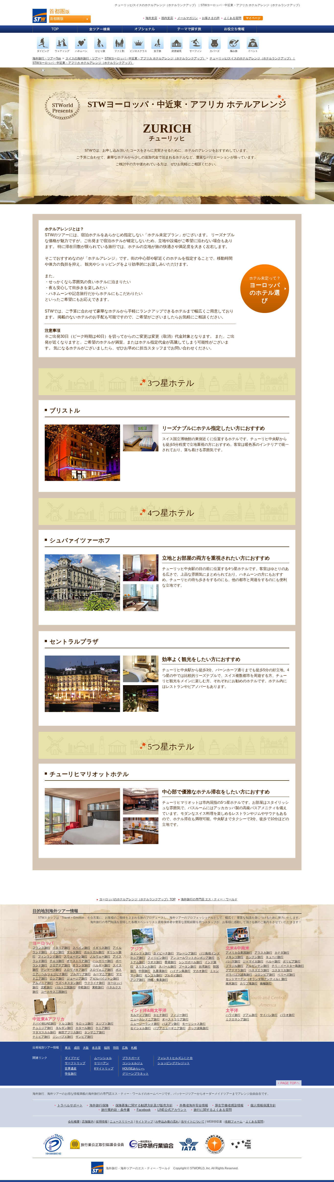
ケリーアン (101, 1063)
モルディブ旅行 (140, 1015)
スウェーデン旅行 (75, 956)
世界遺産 (71, 1068)
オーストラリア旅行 (175, 1019)
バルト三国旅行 (65, 987)
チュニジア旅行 (43, 1028)
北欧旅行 (47, 987)
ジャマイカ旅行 (253, 961)
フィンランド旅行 (49, 956)
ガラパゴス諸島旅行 (239, 974)
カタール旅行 (84, 1028)
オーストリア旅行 (78, 961)
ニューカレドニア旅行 (145, 1019)
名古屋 (96, 1047)
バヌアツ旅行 (171, 1024)
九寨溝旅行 (160, 971)
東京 (68, 1047)
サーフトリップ (75, 1063)
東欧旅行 (98, 987)
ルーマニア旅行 (103, 974)
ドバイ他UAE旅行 (44, 1023)
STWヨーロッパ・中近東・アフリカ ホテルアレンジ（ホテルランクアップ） (155, 58)
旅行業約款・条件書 (115, 1110)
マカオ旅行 (200, 971)
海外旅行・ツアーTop (47, 58)
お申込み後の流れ (167, 1121)
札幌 (134, 1047)
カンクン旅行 (254, 957)
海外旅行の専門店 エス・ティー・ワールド (209, 899)
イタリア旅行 (61, 947)
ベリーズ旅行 (286, 974)
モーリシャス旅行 (194, 1024)
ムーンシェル (103, 1058)
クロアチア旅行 (60, 965)
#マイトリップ (103, 1068)
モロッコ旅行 (84, 1023)
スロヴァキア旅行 (75, 969)
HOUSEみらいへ (133, 1068)
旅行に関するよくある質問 (213, 1110)
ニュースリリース (121, 1121)
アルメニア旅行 (43, 983)
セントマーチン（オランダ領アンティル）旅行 (256, 979)
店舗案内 (88, 1121)
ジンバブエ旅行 (63, 1036)
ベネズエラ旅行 (259, 970)
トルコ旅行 (66, 1023)
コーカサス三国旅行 (54, 991)
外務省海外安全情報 (193, 1105)
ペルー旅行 (273, 961)
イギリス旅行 (101, 947)
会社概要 (74, 1121)
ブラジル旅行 (234, 966)
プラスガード (131, 1058)
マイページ (253, 18)
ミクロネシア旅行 (237, 1019)
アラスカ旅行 (263, 952)
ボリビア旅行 (292, 961)
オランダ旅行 (81, 965)
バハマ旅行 (233, 961)
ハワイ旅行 (233, 1015)
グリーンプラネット (135, 1073)
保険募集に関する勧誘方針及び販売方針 (144, 1105)
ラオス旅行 (154, 962)
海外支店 (151, 18)
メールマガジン (187, 18)
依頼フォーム (234, 1121)
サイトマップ (144, 1121)
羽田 (116, 1047)
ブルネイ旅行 (173, 975)
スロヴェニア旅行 (101, 969)
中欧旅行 (84, 987)
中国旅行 (144, 971)
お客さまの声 (211, 18)
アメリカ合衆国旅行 (239, 952)
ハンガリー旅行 (103, 961)
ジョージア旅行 (77, 978)
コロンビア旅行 (265, 974)
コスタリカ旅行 (282, 970)
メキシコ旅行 (234, 957)
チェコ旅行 (57, 961)
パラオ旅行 (287, 1015)
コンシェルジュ (132, 1063)
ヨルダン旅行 (64, 1028)
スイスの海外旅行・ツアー (83, 58)
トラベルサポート (70, 1105)
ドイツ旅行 (57, 952)
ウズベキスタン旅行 (69, 983)
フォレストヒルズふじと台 (175, 1058)
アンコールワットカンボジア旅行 (192, 957)
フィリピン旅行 (157, 957)
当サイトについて (192, 1121)
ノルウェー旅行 (100, 956)
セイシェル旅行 (140, 1028)
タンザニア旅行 (94, 1032)
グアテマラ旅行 (236, 970)
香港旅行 (170, 962)
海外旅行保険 (99, 1105)
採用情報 (102, 1121)
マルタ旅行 (74, 952)
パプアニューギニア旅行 (169, 1028)
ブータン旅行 (187, 966)
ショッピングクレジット (173, 1063)
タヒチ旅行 (160, 1015)
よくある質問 (232, 18)
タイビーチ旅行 (163, 953)
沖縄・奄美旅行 (157, 979)
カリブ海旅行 (248, 983)
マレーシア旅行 (186, 953)
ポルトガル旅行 (94, 952)
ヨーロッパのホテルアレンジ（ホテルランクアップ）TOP (137, 899)
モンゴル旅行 (153, 975)
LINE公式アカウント (172, 1110)
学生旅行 (71, 1073)
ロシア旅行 (57, 978)
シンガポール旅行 (190, 962)
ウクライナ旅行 (94, 983)
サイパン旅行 (269, 1015)
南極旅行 (266, 983)
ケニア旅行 (103, 1028)
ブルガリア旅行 (80, 974)
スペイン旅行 (81, 947)
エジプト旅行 (104, 1023)
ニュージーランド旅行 (145, 1024)
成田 (77, 1047)
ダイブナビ (72, 1058)
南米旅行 (231, 983)
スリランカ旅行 (146, 966)
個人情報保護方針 (263, 1105)
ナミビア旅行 (41, 1036)
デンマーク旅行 (51, 969)
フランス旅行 (41, 947)
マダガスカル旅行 (44, 1032)
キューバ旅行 (274, 957)
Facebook (144, 1110)
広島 (125, 1047)
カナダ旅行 (282, 952)
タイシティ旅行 (140, 953)
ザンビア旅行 (84, 1036)
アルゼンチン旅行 (257, 966)
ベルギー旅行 (101, 965)
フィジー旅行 (179, 1015)
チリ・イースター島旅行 (288, 966)
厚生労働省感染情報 (229, 1105)
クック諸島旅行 (198, 1028)
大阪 (86, 1047)
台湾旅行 (205, 966)
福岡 (107, 1047)
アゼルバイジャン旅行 (104, 978)
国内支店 (167, 18)
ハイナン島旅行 (180, 971)
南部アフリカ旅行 (70, 1032)
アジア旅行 (137, 979)
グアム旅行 (250, 1015)
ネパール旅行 (167, 966)
